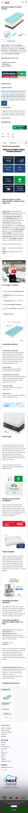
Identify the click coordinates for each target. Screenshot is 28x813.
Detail (8, 714)
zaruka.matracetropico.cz (8, 674)
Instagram (5, 770)
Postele (3, 755)
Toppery (3, 759)
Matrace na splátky (6, 728)
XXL (2, 751)
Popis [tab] (4, 143)
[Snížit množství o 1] (2, 127)
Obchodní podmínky (6, 732)
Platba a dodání (5, 730)
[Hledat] (22, 2)
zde (20, 803)
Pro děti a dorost (5, 746)
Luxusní (3, 744)
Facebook (2, 770)
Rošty (2, 757)
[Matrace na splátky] (14, 523)
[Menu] (2, 2)
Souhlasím (14, 809)
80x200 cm (6, 717)
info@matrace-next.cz (7, 767)
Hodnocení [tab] (13, 143)
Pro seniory (4, 748)
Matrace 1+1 (4, 753)
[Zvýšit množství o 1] (9, 127)
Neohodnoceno (11, 40)
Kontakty (3, 736)
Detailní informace (6, 83)
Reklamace (4, 734)
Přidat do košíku (21, 127)
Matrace (3, 742)
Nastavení (14, 806)
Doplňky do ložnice (6, 761)
